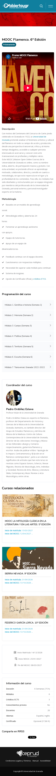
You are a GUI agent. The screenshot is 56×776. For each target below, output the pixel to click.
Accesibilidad (45, 761)
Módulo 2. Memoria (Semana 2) (19, 315)
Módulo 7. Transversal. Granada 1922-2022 (25, 367)
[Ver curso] (28, 505)
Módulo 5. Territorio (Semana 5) (19, 346)
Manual (36, 761)
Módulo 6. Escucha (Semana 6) (19, 356)
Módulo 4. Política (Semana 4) (18, 336)
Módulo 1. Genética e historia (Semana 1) (23, 304)
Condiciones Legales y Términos (18, 761)
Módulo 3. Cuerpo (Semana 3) (18, 325)
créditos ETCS (39, 279)
